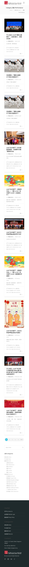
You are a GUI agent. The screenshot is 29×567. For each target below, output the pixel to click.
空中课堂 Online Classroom (12, 491)
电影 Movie (8, 468)
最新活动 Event (18, 10)
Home (11, 10)
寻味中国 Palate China (11, 483)
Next (22, 439)
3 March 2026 (18, 236)
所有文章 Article (11, 86)
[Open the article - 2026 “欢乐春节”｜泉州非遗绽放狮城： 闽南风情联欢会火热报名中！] (14, 404)
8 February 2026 (18, 376)
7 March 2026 (18, 153)
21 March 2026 (18, 79)
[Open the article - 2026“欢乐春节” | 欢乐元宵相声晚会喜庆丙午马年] (14, 223)
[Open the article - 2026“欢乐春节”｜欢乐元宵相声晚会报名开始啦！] (14, 313)
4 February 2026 (18, 416)
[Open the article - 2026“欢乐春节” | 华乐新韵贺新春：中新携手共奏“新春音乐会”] (14, 138)
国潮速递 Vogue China (11, 478)
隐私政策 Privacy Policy (9, 517)
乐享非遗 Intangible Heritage (12, 480)
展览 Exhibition (9, 386)
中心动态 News (11, 47)
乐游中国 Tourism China (11, 481)
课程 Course (9, 472)
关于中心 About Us (8, 511)
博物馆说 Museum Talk (11, 485)
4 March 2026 (18, 197)
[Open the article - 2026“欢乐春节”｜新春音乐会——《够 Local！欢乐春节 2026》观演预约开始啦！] (14, 261)
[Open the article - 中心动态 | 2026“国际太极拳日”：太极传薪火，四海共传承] (14, 25)
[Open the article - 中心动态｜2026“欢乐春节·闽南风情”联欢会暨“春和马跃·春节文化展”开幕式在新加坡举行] (14, 361)
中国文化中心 (11, 41)
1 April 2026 (17, 41)
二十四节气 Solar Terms (11, 489)
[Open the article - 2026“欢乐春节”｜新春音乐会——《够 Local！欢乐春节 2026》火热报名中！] (14, 180)
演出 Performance (14, 87)
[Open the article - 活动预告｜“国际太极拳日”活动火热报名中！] (14, 65)
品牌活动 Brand (18, 162)
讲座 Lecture (9, 470)
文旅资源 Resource (8, 474)
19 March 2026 (18, 115)
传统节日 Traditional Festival (12, 487)
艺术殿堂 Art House (10, 476)
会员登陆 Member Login (9, 514)
